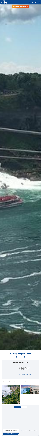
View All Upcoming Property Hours (25, 374)
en (29, 2)
